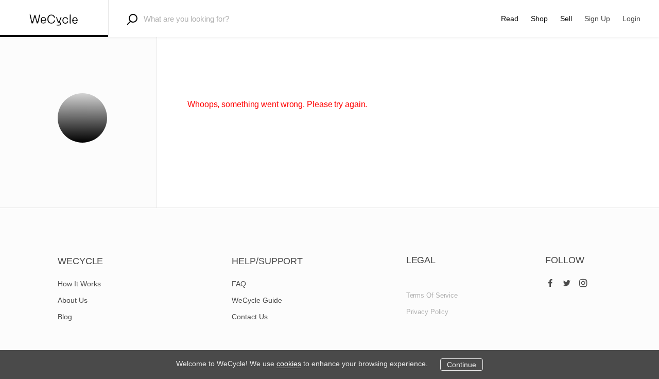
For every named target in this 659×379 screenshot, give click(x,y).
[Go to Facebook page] (550, 280)
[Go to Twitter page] (567, 280)
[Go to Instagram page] (583, 280)
